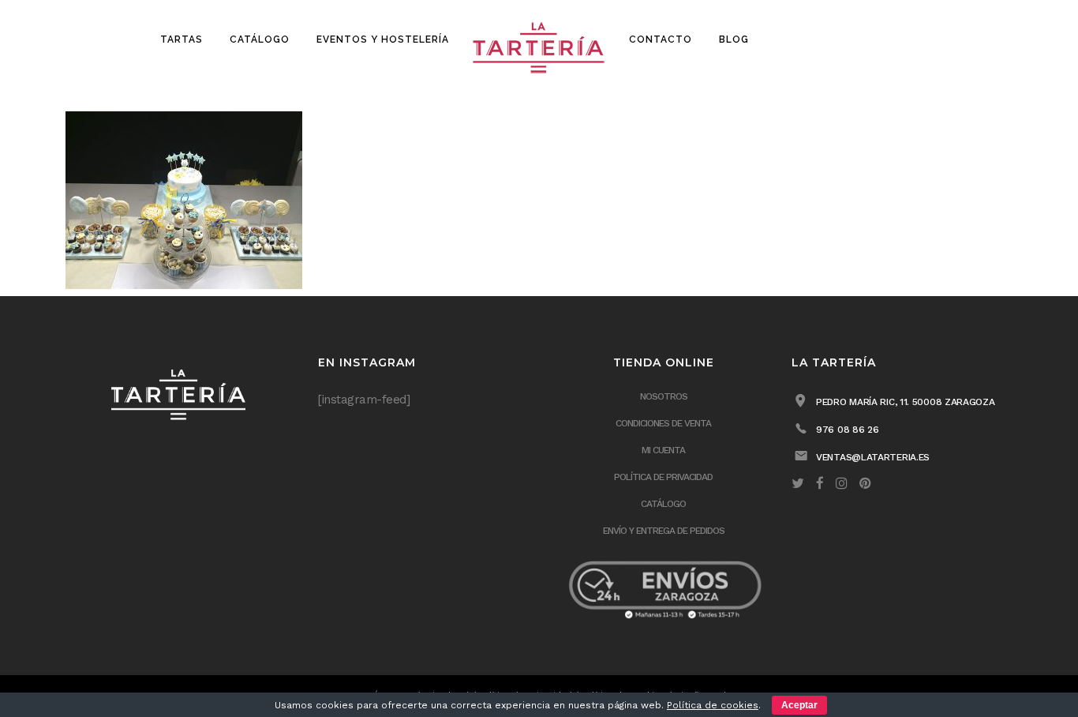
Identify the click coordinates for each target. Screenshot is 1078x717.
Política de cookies (712, 705)
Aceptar (799, 705)
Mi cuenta (663, 450)
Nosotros (663, 396)
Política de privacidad (663, 476)
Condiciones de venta (663, 423)
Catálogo (663, 503)
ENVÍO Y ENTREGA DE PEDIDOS (663, 530)
